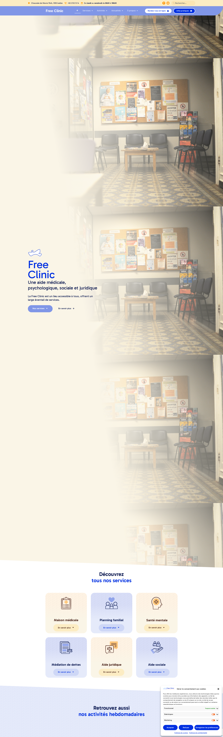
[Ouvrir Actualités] (122, 11)
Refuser (186, 728)
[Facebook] (168, 3)
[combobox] (183, 3)
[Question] (163, 3)
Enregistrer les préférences (207, 728)
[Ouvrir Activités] (107, 11)
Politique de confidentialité (198, 733)
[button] (218, 689)
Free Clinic (54, 11)
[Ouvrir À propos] (137, 11)
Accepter (170, 728)
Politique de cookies (181, 733)
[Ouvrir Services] (92, 11)
